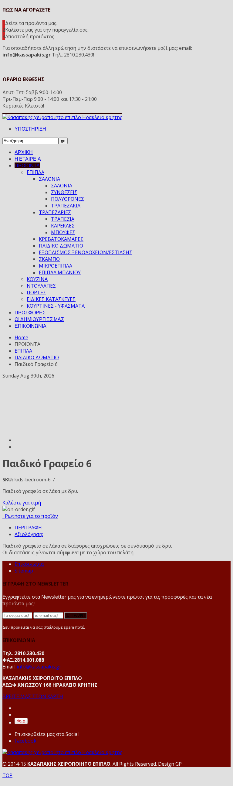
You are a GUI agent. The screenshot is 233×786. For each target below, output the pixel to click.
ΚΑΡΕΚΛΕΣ (63, 225)
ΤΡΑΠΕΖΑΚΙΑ (65, 205)
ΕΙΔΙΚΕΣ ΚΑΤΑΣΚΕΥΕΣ (51, 299)
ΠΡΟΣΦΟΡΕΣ (30, 312)
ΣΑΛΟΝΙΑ (49, 179)
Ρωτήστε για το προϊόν (30, 516)
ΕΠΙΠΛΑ (35, 172)
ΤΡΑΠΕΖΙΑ (62, 219)
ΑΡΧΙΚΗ (24, 152)
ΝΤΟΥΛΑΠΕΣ (41, 285)
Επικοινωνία (29, 564)
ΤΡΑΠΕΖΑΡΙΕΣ (55, 212)
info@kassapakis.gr (39, 666)
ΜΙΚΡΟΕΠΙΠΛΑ (55, 265)
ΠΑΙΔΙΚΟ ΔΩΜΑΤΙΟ (61, 245)
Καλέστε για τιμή (21, 502)
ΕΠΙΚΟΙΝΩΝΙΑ (30, 326)
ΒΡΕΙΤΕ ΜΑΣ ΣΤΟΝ (32, 696)
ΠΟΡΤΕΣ (36, 292)
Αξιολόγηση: (29, 534)
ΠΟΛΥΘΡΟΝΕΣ (67, 199)
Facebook (25, 740)
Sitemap (24, 570)
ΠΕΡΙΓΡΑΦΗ (28, 527)
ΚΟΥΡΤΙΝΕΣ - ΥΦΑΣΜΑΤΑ (56, 305)
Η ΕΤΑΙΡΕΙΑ (28, 159)
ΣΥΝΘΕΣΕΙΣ (64, 192)
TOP (7, 775)
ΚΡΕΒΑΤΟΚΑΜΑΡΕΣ (61, 239)
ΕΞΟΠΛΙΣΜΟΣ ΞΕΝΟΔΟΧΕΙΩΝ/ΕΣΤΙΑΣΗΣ (85, 252)
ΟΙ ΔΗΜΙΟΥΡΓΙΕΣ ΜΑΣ (39, 319)
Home (21, 337)
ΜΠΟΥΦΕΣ (63, 232)
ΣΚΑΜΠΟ (49, 259)
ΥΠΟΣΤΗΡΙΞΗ (30, 129)
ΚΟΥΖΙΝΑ (37, 279)
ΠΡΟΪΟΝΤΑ (27, 165)
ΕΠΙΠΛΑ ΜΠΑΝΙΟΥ (60, 272)
